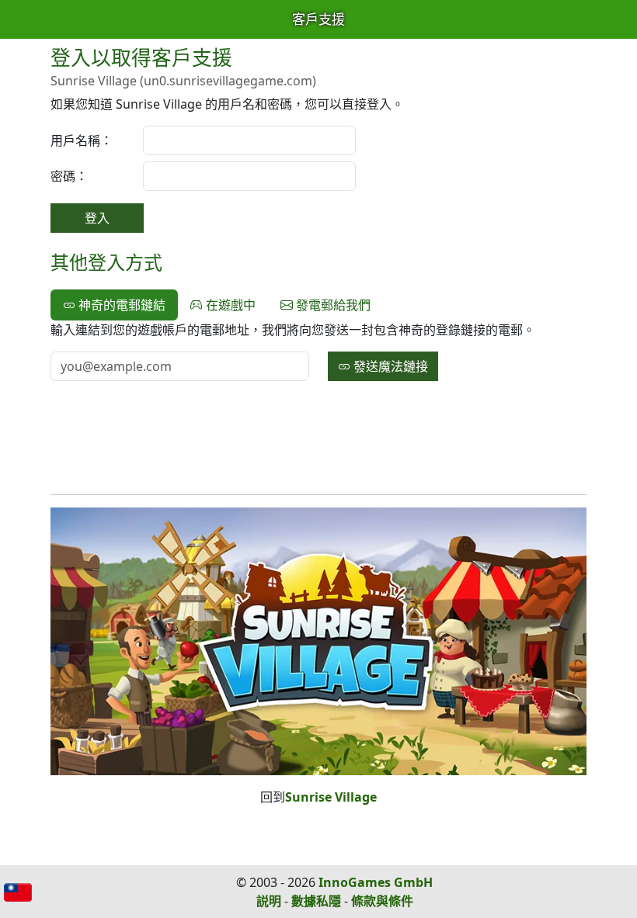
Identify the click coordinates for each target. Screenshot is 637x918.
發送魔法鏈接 (389, 366)
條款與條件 (382, 900)
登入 (97, 218)
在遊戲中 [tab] (229, 305)
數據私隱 (316, 900)
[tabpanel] (318, 350)
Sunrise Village (331, 796)
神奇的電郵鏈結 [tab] (120, 305)
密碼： (69, 176)
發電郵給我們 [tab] (332, 305)
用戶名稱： (81, 140)
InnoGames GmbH (375, 882)
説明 (268, 900)
